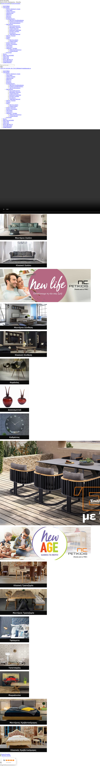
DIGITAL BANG (6, 755)
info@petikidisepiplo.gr (25, 68)
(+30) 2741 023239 (5, 68)
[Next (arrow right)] (2, 765)
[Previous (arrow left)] (0, 765)
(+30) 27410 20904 (14, 68)
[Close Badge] (15, 758)
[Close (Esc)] (0, 764)
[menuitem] (6, 6)
